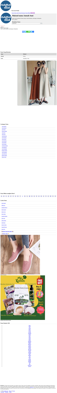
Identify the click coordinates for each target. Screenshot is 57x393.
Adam (30, 334)
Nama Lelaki (16, 12)
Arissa (29, 351)
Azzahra (29, 350)
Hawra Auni (4, 157)
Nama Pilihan (27, 12)
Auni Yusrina (4, 137)
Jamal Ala (3, 229)
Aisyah (29, 332)
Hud (29, 364)
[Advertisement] (28, 41)
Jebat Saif (3, 218)
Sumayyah (30, 365)
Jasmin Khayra (4, 227)
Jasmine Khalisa (4, 216)
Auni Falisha (4, 142)
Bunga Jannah (4, 155)
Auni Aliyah (4, 139)
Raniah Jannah (4, 150)
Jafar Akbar (4, 214)
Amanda (29, 333)
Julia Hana (3, 222)
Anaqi (30, 362)
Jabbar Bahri (4, 220)
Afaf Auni (3, 134)
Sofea (30, 326)
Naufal (29, 359)
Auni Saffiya (4, 126)
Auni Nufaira (4, 140)
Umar (30, 335)
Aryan (29, 331)
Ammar (29, 347)
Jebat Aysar (4, 211)
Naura (30, 340)
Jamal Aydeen (4, 224)
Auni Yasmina (4, 152)
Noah (30, 338)
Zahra (30, 339)
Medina (29, 342)
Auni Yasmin (4, 144)
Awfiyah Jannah (5, 145)
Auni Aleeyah (4, 153)
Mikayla (29, 344)
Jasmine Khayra (4, 207)
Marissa (29, 361)
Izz (29, 363)
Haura (30, 343)
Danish (29, 360)
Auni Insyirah (4, 136)
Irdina (30, 357)
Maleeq (29, 355)
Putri (29, 354)
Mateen (29, 346)
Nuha (30, 337)
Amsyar (29, 366)
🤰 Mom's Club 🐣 (5, 233)
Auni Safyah (4, 128)
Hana (30, 329)
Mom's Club (32, 12)
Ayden (29, 345)
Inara (30, 336)
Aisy (29, 327)
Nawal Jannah (4, 131)
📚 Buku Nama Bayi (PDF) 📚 (7, 231)
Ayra (30, 358)
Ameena (29, 352)
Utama (13, 12)
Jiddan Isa (3, 205)
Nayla (30, 330)
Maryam (29, 349)
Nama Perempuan (22, 12)
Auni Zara (3, 129)
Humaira (29, 341)
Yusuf (30, 328)
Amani (29, 353)
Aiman (29, 348)
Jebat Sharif (4, 203)
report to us (32, 387)
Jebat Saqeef (4, 209)
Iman (30, 325)
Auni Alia (3, 132)
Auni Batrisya (4, 147)
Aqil (29, 356)
